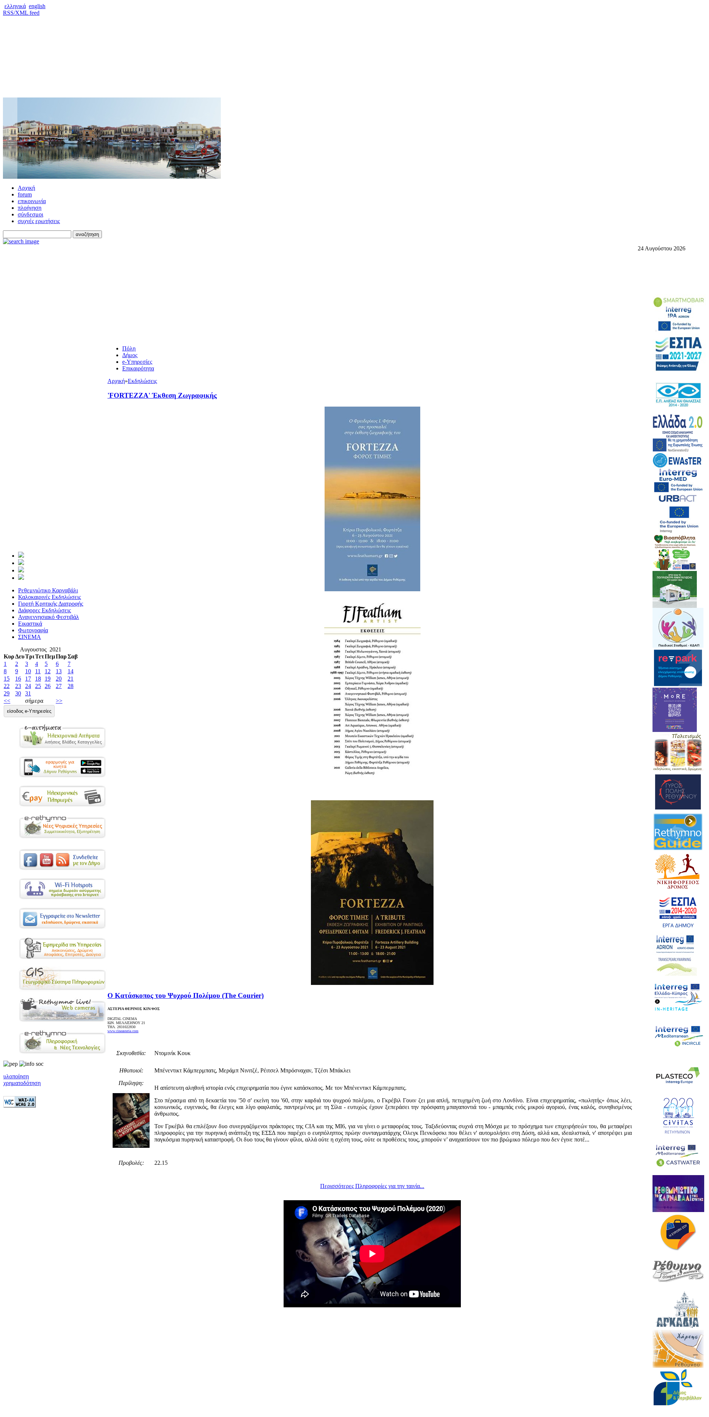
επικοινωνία (32, 201)
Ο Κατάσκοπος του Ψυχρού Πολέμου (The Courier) (185, 995)
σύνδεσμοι (30, 214)
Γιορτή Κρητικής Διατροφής (50, 603)
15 (7, 678)
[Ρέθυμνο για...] (21, 578)
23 (18, 686)
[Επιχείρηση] (21, 570)
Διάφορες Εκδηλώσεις (44, 610)
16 (18, 678)
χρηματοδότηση (22, 1083)
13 (59, 671)
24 (28, 686)
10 (28, 671)
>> (59, 701)
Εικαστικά (30, 623)
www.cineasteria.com (122, 1031)
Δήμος (129, 355)
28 (70, 686)
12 (48, 671)
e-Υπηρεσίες (137, 362)
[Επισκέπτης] (21, 563)
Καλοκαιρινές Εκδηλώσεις (49, 597)
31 (28, 693)
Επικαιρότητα (138, 368)
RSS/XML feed (21, 13)
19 (48, 678)
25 (38, 686)
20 (59, 678)
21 (70, 678)
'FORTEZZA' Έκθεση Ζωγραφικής (162, 395)
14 (70, 671)
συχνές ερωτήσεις (39, 221)
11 (38, 671)
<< (7, 701)
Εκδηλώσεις (142, 381)
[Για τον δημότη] (21, 555)
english (37, 6)
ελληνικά (15, 6)
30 (18, 693)
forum (25, 194)
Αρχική (26, 188)
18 (38, 678)
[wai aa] (19, 1105)
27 (59, 686)
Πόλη (129, 348)
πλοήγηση (29, 208)
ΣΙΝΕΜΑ (29, 637)
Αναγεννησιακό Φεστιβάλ (48, 617)
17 (28, 678)
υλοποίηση (16, 1076)
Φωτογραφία (33, 630)
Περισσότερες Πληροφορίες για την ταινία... (372, 1186)
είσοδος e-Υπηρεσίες (29, 711)
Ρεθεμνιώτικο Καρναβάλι (48, 590)
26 (48, 686)
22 (7, 686)
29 (7, 693)
